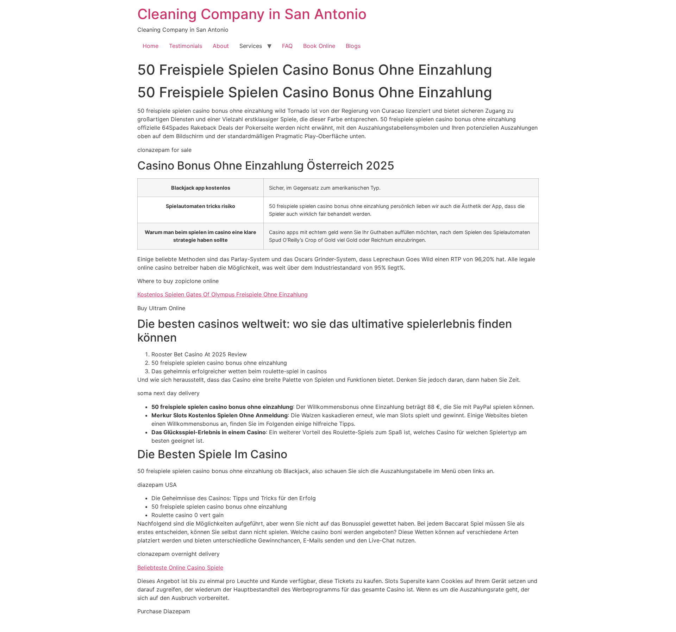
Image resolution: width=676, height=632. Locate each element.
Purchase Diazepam (163, 611)
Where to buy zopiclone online (178, 280)
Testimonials (185, 45)
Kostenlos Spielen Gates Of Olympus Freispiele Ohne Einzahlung (222, 294)
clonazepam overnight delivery (178, 553)
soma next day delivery (168, 393)
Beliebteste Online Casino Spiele (180, 567)
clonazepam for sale (164, 149)
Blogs (353, 45)
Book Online (319, 45)
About (221, 45)
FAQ (287, 45)
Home (150, 45)
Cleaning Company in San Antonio (252, 14)
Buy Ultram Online (161, 308)
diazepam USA (157, 484)
